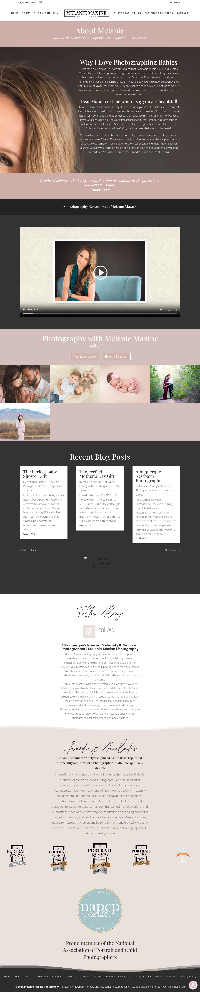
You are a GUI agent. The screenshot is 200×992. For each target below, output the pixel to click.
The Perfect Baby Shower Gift (40, 474)
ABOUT (26, 13)
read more (29, 533)
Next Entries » (172, 550)
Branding (57, 976)
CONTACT (182, 13)
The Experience (84, 356)
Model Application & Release (147, 976)
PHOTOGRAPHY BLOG (127, 13)
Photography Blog (116, 976)
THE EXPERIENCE (45, 13)
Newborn (29, 976)
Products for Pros (93, 976)
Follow (107, 630)
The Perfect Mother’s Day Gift (96, 474)
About (17, 976)
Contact (172, 976)
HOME (15, 13)
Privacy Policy (188, 976)
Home (7, 976)
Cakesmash (72, 976)
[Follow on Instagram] (89, 631)
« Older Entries (28, 550)
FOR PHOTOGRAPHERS (159, 13)
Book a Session (116, 356)
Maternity (43, 976)
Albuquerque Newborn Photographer (149, 476)
